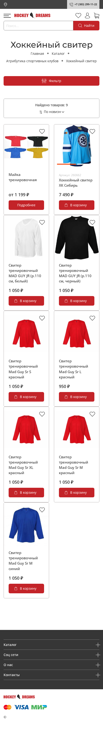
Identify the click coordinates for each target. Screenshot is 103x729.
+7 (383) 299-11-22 (85, 4)
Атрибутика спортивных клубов (32, 61)
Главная (37, 53)
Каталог (58, 53)
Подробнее (26, 205)
